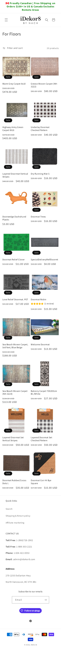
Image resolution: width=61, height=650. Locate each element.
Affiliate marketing (15, 522)
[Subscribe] (45, 600)
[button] (6, 20)
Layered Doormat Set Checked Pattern (41, 439)
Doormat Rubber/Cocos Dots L (14, 482)
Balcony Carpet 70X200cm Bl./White (44, 392)
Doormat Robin (38, 299)
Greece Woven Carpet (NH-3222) (44, 85)
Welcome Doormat (40, 344)
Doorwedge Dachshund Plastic (14, 218)
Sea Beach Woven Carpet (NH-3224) (15, 392)
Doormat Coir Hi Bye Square (41, 482)
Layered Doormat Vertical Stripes (15, 175)
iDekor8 (34, 645)
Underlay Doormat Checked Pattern (40, 129)
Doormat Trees (38, 216)
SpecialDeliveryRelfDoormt (44, 259)
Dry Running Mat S (40, 173)
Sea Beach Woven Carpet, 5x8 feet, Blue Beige (15, 346)
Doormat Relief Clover (13, 259)
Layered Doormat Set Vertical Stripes (13, 439)
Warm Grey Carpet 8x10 (14, 83)
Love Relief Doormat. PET (15, 299)
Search (9, 508)
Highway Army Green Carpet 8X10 (12, 129)
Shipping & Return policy (18, 515)
